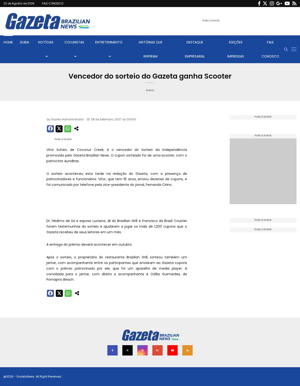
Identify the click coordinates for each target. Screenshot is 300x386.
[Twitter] (265, 3)
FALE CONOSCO (52, 3)
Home (8, 42)
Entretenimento (109, 42)
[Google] (279, 3)
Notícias (45, 42)
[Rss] (294, 3)
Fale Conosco (270, 49)
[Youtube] (287, 3)
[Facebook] (259, 3)
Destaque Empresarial (195, 49)
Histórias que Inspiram (150, 49)
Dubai (24, 42)
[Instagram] (272, 3)
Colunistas (74, 42)
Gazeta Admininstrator (67, 119)
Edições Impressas (235, 49)
